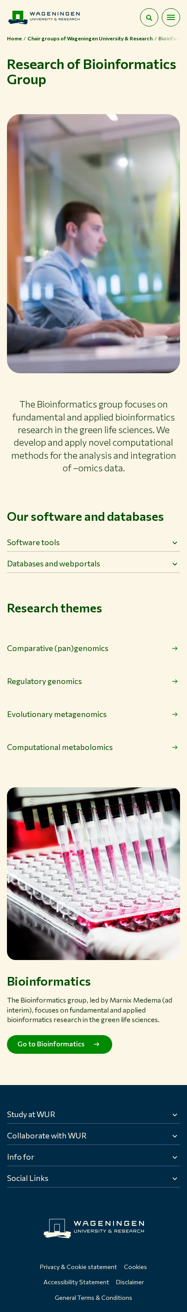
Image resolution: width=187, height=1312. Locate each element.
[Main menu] (171, 17)
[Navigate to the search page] (149, 17)
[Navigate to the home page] (44, 17)
